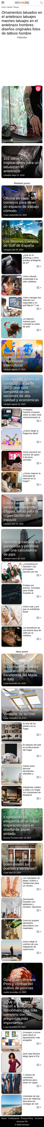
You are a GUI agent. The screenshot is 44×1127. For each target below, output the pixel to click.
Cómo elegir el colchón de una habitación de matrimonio (30, 945)
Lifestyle (9, 7)
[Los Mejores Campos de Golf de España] (22, 236)
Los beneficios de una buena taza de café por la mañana (32, 632)
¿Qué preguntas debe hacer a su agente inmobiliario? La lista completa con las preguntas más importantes (21, 1012)
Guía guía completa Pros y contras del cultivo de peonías (19, 984)
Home (4, 7)
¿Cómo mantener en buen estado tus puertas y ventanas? (20, 864)
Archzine (39, 1118)
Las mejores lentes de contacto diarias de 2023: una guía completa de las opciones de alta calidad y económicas (21, 389)
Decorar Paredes (10, 838)
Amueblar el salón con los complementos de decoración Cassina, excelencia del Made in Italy (21, 670)
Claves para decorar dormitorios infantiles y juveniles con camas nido (29, 772)
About (3, 1118)
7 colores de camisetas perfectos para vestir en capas (30, 1079)
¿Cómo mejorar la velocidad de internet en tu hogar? (31, 477)
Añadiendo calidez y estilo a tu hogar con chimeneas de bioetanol (32, 791)
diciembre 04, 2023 (17, 1027)
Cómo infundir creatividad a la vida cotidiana (30, 279)
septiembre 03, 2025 (18, 215)
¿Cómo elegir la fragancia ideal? (30, 432)
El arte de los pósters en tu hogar (29, 726)
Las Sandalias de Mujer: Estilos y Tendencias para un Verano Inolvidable (31, 883)
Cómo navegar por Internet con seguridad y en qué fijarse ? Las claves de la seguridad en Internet (32, 305)
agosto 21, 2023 (19, 369)
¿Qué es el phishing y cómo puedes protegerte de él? (32, 259)
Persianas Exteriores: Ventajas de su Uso (20, 712)
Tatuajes (16, 7)
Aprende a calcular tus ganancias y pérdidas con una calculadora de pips (21, 548)
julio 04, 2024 (17, 250)
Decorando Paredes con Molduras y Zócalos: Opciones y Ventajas (32, 904)
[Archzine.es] (22, 3)
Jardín (6, 992)
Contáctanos (13, 1118)
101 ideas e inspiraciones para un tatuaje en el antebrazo (21, 164)
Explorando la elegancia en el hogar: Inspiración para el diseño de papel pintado (21, 825)
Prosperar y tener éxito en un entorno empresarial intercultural (19, 359)
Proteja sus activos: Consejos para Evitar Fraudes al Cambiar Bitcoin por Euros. (31, 591)
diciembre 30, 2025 (17, 683)
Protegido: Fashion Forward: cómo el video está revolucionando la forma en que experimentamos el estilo (32, 417)
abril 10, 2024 (15, 873)
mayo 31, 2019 (18, 175)
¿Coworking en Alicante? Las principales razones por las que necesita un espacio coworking (32, 570)
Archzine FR (22, 1122)
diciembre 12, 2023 (18, 992)
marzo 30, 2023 (18, 559)
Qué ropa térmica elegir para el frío (31, 1055)
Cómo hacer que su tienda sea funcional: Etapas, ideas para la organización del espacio (20, 511)
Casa (5, 215)
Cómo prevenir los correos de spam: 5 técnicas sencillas (32, 456)
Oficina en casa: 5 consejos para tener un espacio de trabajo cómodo (21, 204)
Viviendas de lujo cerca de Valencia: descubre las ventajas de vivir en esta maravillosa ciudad (32, 1102)
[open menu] (2, 2)
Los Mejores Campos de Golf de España (20, 243)
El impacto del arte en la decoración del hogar (32, 747)
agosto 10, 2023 (19, 404)
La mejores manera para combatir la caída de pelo (31, 323)
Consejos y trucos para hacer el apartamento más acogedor (31, 1036)
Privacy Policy (27, 1118)
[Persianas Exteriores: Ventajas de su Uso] (22, 705)
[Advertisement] (22, 61)
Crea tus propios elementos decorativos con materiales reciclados (31, 925)
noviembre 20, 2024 (17, 718)
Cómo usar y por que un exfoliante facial (31, 609)
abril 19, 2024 (25, 838)
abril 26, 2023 (17, 524)
